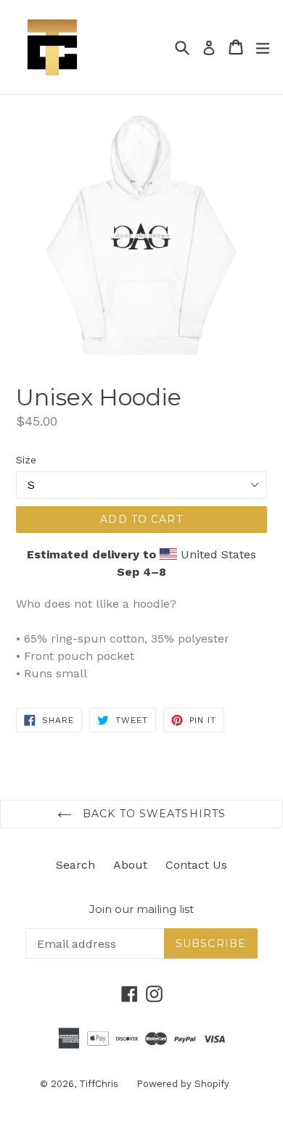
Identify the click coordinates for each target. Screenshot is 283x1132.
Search (75, 865)
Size (26, 460)
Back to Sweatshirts (152, 813)
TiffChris (98, 1083)
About (130, 865)
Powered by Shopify (182, 1083)
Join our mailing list (141, 909)
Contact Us (196, 865)
